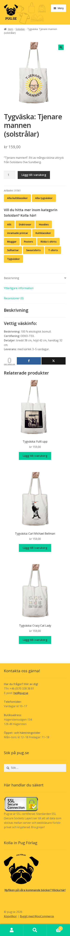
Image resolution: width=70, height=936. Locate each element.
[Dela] (29, 361)
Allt (9, 224)
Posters (28, 241)
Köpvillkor (10, 916)
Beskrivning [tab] (11, 278)
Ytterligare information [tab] (18, 288)
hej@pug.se (20, 693)
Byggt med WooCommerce (37, 916)
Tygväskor (13, 259)
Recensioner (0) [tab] (14, 298)
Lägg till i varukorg (34, 175)
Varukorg (54, 927)
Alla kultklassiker (17, 198)
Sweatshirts (33, 250)
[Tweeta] (53, 361)
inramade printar (17, 233)
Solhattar (13, 250)
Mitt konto (11, 930)
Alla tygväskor (43, 198)
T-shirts (53, 250)
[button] (61, 47)
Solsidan (20, 29)
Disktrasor (25, 224)
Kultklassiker (43, 233)
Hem (10, 29)
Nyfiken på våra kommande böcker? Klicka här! (35, 890)
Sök (35, 930)
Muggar (11, 241)
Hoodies (44, 224)
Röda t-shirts (48, 241)
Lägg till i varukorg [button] (35, 456)
